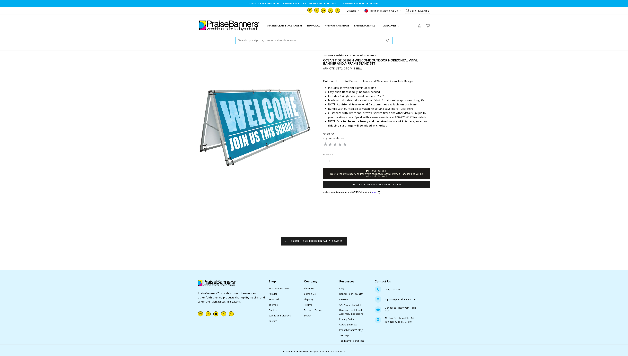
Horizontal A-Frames (363, 55)
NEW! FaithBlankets (279, 288)
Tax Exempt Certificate (351, 340)
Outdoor (273, 310)
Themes (273, 304)
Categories (390, 25)
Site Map (344, 335)
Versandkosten (337, 138)
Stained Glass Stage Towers (284, 25)
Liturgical (313, 25)
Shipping (308, 299)
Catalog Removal (348, 324)
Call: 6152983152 (419, 10)
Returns (308, 304)
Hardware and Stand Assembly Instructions (351, 312)
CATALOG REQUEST (350, 304)
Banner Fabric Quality (351, 293)
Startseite (328, 55)
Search (307, 315)
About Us (309, 288)
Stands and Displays (280, 315)
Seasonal (274, 299)
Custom (273, 320)
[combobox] (314, 40)
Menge (328, 154)
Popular (273, 293)
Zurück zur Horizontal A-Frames (316, 241)
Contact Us (310, 293)
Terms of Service (313, 310)
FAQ (341, 288)
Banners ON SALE (364, 25)
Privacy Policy (346, 319)
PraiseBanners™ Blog (351, 329)
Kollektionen (342, 55)
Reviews (343, 299)
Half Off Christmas (337, 25)
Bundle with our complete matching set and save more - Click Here (371, 108)
